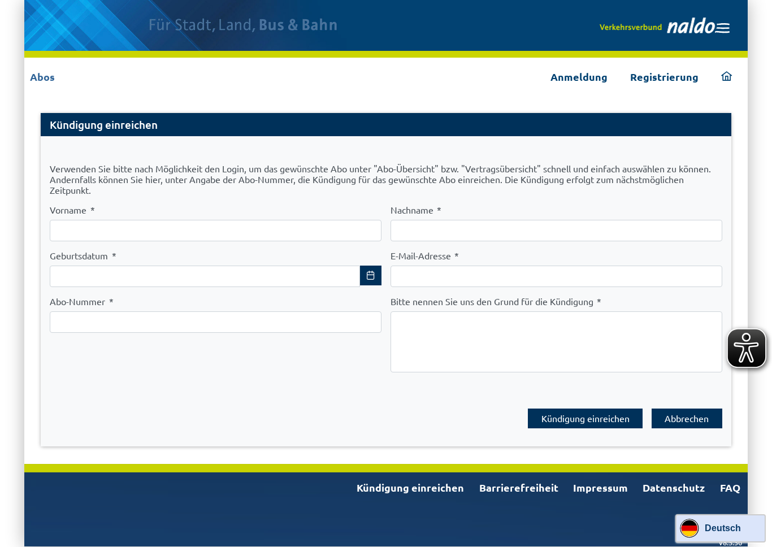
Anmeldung (579, 76)
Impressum (600, 487)
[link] (665, 25)
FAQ (730, 487)
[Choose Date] (370, 275)
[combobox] (205, 276)
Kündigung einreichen (410, 487)
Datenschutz (674, 487)
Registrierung (664, 76)
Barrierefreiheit (518, 487)
